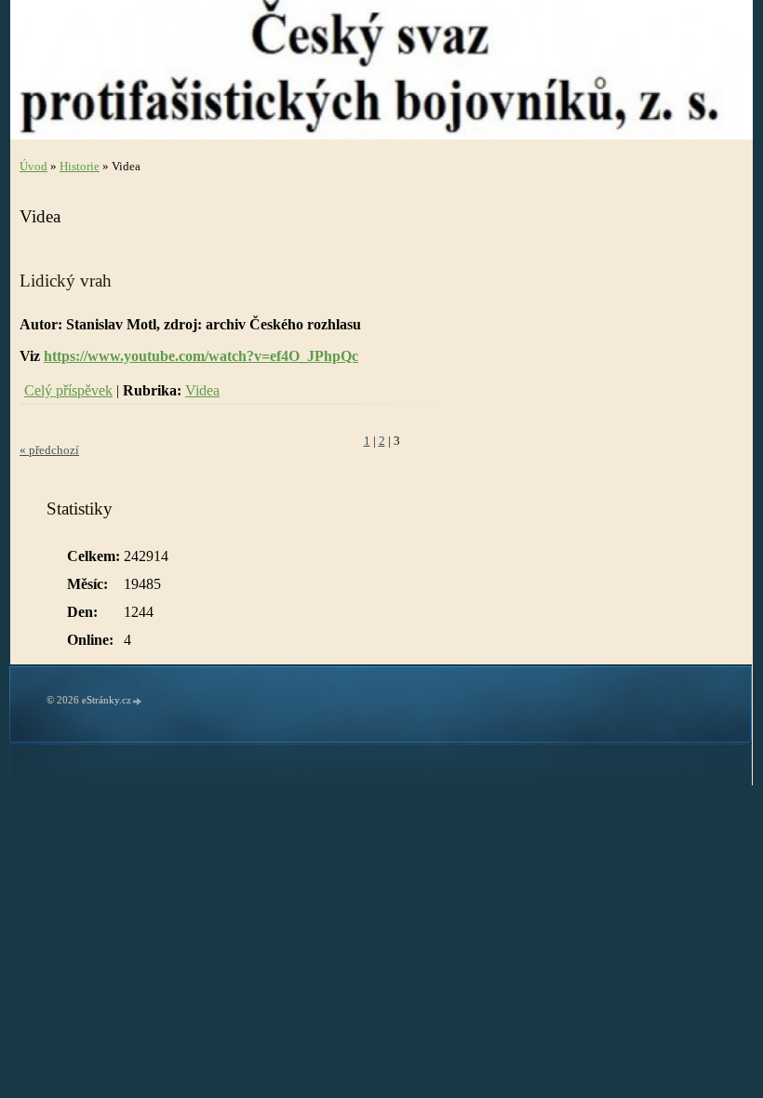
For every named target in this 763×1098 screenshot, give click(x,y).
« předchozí (49, 450)
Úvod (33, 166)
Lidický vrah (66, 280)
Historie (80, 166)
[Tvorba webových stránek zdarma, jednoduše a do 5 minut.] (137, 701)
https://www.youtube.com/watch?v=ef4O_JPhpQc (201, 356)
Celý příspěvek (68, 390)
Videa (202, 390)
